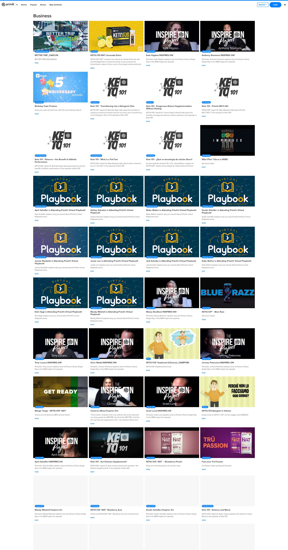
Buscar (43, 5)
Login (275, 4)
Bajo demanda (56, 5)
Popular (33, 5)
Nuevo (24, 5)
